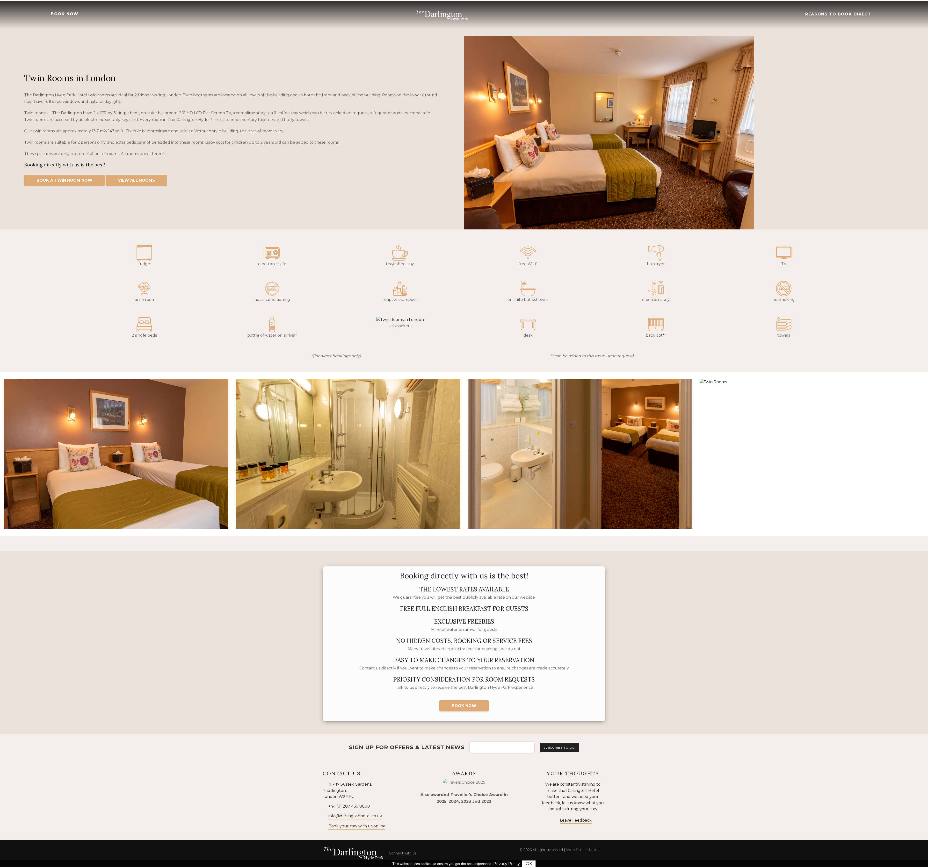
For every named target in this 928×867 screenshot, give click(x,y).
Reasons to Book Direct (837, 14)
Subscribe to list (560, 747)
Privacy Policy (506, 863)
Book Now (464, 706)
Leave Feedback (576, 820)
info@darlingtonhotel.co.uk (355, 816)
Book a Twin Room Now (64, 180)
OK (529, 863)
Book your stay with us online (356, 826)
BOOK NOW (64, 14)
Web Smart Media (583, 849)
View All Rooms (136, 180)
